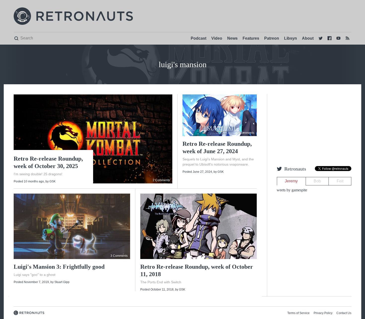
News (232, 38)
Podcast (198, 38)
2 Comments (161, 180)
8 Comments (245, 256)
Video (216, 38)
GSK (52, 181)
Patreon (271, 38)
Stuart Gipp (62, 282)
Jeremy (291, 181)
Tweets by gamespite (290, 190)
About (308, 38)
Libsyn (290, 38)
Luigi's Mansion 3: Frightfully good (59, 266)
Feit (340, 181)
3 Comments (119, 256)
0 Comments (245, 133)
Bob (317, 181)
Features (251, 38)
